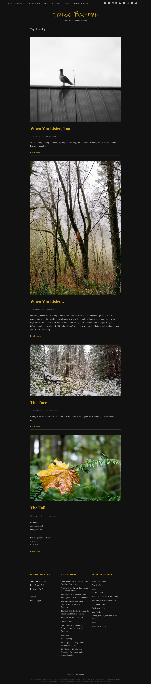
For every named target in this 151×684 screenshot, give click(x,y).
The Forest (40, 402)
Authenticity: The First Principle (104, 600)
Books (84, 3)
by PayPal (37, 589)
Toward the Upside (99, 581)
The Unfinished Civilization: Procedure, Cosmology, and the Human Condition (72, 652)
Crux (94, 589)
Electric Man (96, 585)
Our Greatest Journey (100, 608)
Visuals (75, 3)
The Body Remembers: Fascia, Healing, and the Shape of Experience (72, 604)
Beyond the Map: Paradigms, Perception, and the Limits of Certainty (72, 628)
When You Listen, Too (50, 128)
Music (66, 3)
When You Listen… (48, 301)
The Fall (37, 508)
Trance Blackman (75, 14)
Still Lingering (66, 639)
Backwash (65, 635)
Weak (94, 622)
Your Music (96, 612)
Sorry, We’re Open (99, 626)
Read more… (36, 152)
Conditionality (66, 622)
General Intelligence (99, 604)
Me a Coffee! (37, 585)
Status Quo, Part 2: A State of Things (105, 597)
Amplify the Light (52, 3)
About (10, 3)
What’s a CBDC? (98, 593)
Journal (20, 3)
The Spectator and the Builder (72, 618)
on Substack (39, 581)
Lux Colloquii (33, 3)
